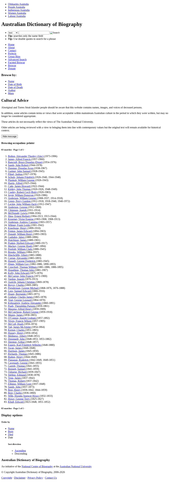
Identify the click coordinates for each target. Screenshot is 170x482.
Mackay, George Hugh (20, 246)
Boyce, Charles (16, 285)
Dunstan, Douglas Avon (21, 168)
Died (10, 434)
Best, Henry (14, 389)
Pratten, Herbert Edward (21, 243)
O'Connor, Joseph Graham (22, 318)
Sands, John (14, 386)
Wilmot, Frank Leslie (19, 225)
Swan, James (15, 348)
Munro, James (15, 315)
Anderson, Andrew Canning (23, 222)
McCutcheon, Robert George (23, 312)
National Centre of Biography (37, 466)
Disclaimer (19, 477)
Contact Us (51, 477)
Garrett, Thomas (17, 365)
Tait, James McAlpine (20, 327)
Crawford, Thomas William (22, 267)
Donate (12, 68)
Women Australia (17, 13)
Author (11, 90)
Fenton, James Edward (20, 231)
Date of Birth (15, 84)
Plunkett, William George (21, 180)
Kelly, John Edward (19, 273)
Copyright (6, 477)
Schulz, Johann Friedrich (21, 177)
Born (10, 431)
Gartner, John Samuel (19, 171)
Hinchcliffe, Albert (18, 255)
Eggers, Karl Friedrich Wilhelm (25, 345)
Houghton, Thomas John (21, 270)
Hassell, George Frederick (22, 261)
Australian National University (76, 466)
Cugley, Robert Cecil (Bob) (23, 192)
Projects (12, 53)
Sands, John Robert (18, 165)
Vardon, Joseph (16, 279)
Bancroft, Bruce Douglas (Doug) (25, 162)
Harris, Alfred (15, 183)
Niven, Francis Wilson (20, 321)
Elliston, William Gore (20, 383)
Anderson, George (18, 207)
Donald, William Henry (20, 234)
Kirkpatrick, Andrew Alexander (25, 303)
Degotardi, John (16, 339)
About (11, 47)
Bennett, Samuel (17, 368)
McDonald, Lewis (18, 213)
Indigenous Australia (19, 10)
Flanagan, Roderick (18, 360)
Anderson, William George (22, 198)
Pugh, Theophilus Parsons (22, 306)
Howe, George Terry (19, 398)
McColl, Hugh (16, 324)
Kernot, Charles (16, 330)
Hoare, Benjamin (17, 294)
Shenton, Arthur (16, 342)
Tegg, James (15, 377)
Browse (12, 65)
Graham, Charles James (20, 297)
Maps (11, 93)
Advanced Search (17, 59)
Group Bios (14, 56)
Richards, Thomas (18, 354)
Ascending (20, 450)
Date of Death (15, 87)
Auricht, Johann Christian (22, 282)
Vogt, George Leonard (20, 300)
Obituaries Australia (18, 4)
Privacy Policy (35, 477)
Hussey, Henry (16, 333)
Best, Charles (15, 392)
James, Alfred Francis (19, 159)
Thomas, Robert (17, 380)
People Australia (16, 7)
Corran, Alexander (18, 258)
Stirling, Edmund (17, 374)
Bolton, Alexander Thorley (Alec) (26, 156)
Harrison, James (16, 351)
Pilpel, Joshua (15, 174)
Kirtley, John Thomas (19, 189)
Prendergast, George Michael (23, 288)
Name (11, 81)
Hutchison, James (17, 240)
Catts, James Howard (19, 186)
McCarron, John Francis (21, 276)
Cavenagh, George (18, 363)
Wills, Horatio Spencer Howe (24, 395)
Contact (12, 50)
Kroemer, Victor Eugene (21, 219)
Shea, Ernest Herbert (19, 216)
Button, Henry (16, 357)
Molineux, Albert (17, 336)
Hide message (9, 136)
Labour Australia (17, 16)
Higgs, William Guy (19, 264)
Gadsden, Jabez (16, 237)
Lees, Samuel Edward (20, 291)
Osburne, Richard (17, 371)
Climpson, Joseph (17, 210)
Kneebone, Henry (17, 228)
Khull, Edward (16, 401)
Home (11, 44)
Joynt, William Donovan (21, 195)
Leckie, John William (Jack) (23, 204)
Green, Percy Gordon (19, 201)
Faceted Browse (16, 62)
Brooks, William (17, 252)
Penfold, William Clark (20, 249)
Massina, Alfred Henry (20, 309)
